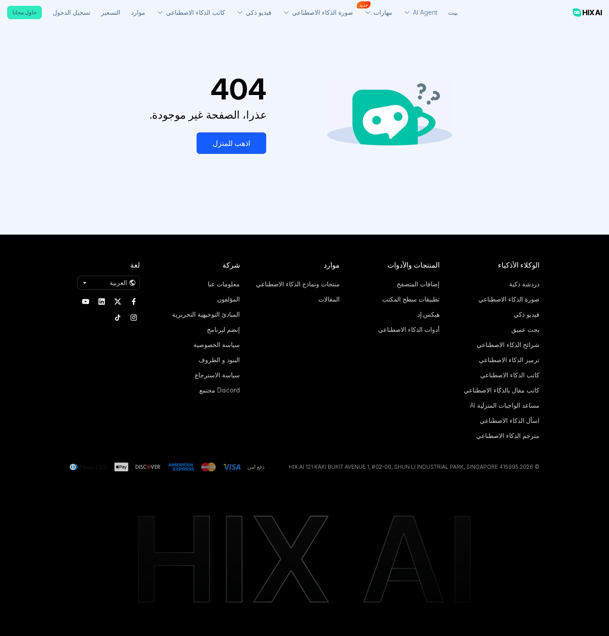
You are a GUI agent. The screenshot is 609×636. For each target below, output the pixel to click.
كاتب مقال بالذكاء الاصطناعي (501, 390)
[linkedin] (102, 301)
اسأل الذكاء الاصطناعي (509, 420)
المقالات (329, 299)
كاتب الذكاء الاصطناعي (509, 375)
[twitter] (118, 301)
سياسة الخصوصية (216, 344)
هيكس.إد (428, 314)
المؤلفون (228, 299)
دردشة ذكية (524, 284)
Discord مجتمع (219, 390)
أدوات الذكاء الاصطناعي (409, 329)
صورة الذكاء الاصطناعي (508, 299)
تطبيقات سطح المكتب (411, 299)
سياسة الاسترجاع (217, 375)
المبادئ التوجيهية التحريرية (206, 314)
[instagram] (134, 318)
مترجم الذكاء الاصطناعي (507, 435)
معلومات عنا (224, 284)
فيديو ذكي (526, 314)
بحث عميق (525, 329)
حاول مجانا (24, 12)
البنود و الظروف (219, 359)
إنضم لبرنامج (223, 329)
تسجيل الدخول (72, 12)
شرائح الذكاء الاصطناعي (508, 344)
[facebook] (134, 301)
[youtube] (86, 301)
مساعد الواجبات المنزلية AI (504, 405)
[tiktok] (118, 318)
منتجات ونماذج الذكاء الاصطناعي (298, 284)
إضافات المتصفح (418, 284)
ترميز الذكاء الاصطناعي (509, 359)
